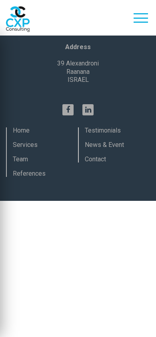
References (29, 173)
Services (25, 145)
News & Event (104, 145)
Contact (95, 159)
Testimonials (103, 130)
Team (20, 159)
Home (21, 130)
